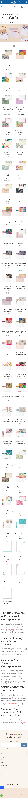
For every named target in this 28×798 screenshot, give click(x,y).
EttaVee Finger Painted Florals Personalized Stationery (20, 398)
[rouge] (8, 114)
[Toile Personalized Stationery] (21, 144)
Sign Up (24, 745)
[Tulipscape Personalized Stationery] (7, 122)
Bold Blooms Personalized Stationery (7, 264)
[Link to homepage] (5, 6)
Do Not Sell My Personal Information (10, 794)
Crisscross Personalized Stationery (20, 242)
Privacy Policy (15, 790)
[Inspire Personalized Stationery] (7, 344)
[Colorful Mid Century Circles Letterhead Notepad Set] (7, 569)
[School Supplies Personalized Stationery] (7, 366)
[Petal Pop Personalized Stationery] (7, 211)
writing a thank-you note (13, 629)
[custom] (20, 515)
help (2, 753)
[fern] (6, 180)
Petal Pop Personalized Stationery (7, 221)
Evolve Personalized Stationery (20, 64)
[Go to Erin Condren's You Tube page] (12, 784)
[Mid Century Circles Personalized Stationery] (21, 523)
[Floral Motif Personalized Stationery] (7, 188)
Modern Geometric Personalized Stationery (20, 287)
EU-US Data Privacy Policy (11, 792)
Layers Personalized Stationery (20, 487)
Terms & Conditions (17, 748)
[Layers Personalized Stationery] (21, 477)
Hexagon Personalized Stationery (7, 87)
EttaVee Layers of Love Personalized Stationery (7, 397)
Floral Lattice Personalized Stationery (20, 464)
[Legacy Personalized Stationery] (7, 144)
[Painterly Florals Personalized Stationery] (7, 477)
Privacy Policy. (22, 748)
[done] (23, 114)
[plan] (18, 114)
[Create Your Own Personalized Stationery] (7, 278)
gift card (3, 724)
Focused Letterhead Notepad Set (7, 602)
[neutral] (21, 492)
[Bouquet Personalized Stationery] (21, 77)
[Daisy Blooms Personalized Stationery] (21, 188)
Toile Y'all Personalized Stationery (20, 510)
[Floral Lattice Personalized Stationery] (21, 454)
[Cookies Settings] (1, 795)
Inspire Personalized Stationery (7, 353)
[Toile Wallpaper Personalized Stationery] (7, 165)
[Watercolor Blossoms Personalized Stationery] (7, 301)
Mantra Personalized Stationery (20, 108)
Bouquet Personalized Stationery (20, 87)
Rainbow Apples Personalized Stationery (7, 420)
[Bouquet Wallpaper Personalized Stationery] (7, 99)
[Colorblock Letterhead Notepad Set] (7, 546)
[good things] (20, 114)
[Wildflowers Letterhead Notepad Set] (21, 569)
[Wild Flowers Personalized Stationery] (7, 454)
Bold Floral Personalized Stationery (20, 131)
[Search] (18, 6)
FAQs (2, 762)
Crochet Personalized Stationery (7, 64)
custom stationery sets (11, 703)
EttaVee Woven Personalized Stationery (20, 221)
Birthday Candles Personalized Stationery (7, 533)
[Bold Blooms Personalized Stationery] (7, 255)
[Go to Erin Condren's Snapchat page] (20, 784)
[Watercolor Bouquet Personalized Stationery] (7, 433)
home (2, 10)
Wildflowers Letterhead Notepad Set (20, 579)
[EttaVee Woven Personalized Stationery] (21, 211)
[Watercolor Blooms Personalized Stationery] (21, 433)
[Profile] (15, 6)
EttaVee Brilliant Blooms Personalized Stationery (20, 375)
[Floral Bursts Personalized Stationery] (21, 165)
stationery (8, 626)
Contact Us (4, 765)
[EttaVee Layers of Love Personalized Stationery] (7, 388)
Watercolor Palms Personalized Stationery (20, 353)
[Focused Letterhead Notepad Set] (7, 593)
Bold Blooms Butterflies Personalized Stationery (20, 264)
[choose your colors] (8, 293)
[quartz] (8, 180)
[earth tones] (8, 69)
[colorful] (6, 69)
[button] (1, 2)
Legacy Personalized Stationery (7, 153)
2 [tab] (13, 3)
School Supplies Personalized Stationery (7, 375)
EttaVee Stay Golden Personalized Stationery (20, 332)
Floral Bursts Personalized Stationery (21, 175)
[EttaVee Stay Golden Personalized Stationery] (21, 323)
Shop (2, 779)
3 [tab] (14, 3)
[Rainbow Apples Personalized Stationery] (7, 411)
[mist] (5, 180)
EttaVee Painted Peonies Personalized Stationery (7, 332)
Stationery (6, 10)
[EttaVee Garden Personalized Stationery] (7, 233)
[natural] (6, 114)
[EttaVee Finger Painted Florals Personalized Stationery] (21, 388)
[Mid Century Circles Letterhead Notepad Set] (21, 546)
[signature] (6, 293)
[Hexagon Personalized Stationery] (7, 77)
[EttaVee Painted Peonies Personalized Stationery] (7, 323)
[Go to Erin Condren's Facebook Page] (8, 784)
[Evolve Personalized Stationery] (21, 54)
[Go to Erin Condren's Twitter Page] (15, 784)
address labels (23, 722)
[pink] (21, 270)
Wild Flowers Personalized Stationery (7, 464)
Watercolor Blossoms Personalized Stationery (7, 310)
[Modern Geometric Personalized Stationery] (21, 278)
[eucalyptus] (8, 203)
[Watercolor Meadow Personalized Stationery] (21, 411)
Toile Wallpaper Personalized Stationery (7, 175)
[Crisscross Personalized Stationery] (21, 233)
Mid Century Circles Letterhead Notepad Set (20, 556)
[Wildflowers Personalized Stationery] (21, 301)
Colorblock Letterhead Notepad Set (7, 556)
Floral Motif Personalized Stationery (7, 198)
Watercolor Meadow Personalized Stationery (20, 420)
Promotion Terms (20, 792)
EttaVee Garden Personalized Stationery (7, 242)
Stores (3, 774)
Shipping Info (4, 757)
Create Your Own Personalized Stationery (7, 287)
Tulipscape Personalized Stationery (7, 131)
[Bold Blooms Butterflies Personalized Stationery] (21, 255)
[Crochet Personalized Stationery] (7, 54)
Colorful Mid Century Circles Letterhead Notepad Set (7, 579)
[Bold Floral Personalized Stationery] (21, 122)
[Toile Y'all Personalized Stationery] (21, 500)
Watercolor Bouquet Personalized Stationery (7, 442)
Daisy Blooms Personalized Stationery (20, 198)
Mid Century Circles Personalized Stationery (20, 533)
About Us (4, 770)
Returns (3, 759)
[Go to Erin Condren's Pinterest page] (17, 784)
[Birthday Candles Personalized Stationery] (7, 523)
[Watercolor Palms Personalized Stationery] (21, 344)
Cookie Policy (21, 790)
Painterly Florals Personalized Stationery (7, 487)
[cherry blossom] (6, 203)
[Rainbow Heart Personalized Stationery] (7, 500)
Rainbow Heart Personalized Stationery (7, 510)
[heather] (20, 270)
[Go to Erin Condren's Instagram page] (10, 784)
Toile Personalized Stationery (20, 153)
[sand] (9, 180)
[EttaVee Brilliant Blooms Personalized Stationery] (21, 366)
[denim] (9, 114)
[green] (5, 114)
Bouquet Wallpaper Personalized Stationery (7, 108)
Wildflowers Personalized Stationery (20, 310)
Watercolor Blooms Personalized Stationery (20, 442)
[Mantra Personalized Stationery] (21, 99)
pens (20, 679)
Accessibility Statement (21, 794)
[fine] (21, 114)
